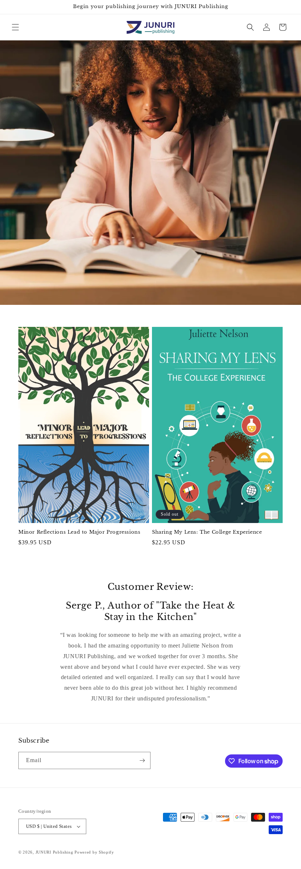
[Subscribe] (142, 760)
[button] (15, 27)
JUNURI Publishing (54, 852)
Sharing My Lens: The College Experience (207, 532)
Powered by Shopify (94, 852)
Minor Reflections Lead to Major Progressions (79, 532)
